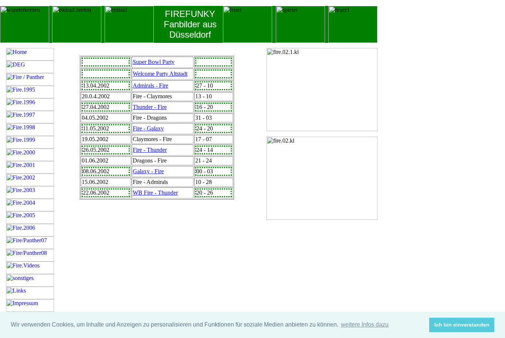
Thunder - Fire (150, 107)
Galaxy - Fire (148, 171)
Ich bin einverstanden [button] (461, 325)
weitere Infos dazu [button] (365, 324)
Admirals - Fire (150, 85)
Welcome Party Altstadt (160, 74)
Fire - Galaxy (148, 128)
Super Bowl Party (153, 62)
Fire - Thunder (150, 150)
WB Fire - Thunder (155, 193)
